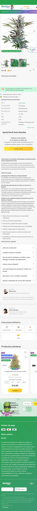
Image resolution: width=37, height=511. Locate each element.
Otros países (7, 434)
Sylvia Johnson (13, 310)
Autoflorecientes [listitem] (16, 11)
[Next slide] (36, 62)
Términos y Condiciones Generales (29, 410)
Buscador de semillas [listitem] (26, 12)
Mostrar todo (30, 127)
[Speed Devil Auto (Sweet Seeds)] (18, 33)
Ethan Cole (12, 291)
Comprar (15, 390)
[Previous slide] (1, 62)
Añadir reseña (18, 149)
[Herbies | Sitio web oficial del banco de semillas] (9, 7)
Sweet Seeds (21, 103)
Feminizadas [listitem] (5, 11)
